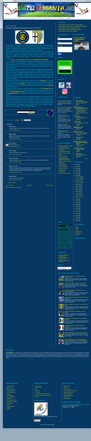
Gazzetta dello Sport (11, 392)
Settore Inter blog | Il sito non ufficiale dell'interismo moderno (82, 142)
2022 (77, 171)
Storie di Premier (79, 137)
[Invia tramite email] (24, 120)
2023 (77, 170)
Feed (54, 18)
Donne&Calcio (62, 150)
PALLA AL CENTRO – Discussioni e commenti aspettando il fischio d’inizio (64, 158)
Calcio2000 (68, 18)
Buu (36, 389)
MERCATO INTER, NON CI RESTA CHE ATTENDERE (76, 332)
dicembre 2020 (78, 177)
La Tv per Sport (67, 389)
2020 (77, 175)
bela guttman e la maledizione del (64, 108)
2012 (77, 211)
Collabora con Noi (47, 18)
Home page (7, 18)
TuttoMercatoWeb (10, 406)
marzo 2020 (78, 193)
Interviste (14, 18)
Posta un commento (11, 182)
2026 (77, 164)
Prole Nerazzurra (62, 163)
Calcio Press (9, 387)
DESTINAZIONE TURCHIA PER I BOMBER (68, 31)
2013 (77, 209)
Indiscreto (66, 387)
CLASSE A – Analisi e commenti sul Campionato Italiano (65, 146)
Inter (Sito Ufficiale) (11, 397)
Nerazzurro (63, 115)
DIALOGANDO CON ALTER (64, 148)
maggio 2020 (78, 189)
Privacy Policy (61, 18)
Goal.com (9, 393)
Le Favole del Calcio (63, 155)
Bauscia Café (38, 386)
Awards (33, 18)
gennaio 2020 (78, 196)
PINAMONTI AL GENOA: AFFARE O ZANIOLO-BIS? (76, 283)
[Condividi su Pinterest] (30, 120)
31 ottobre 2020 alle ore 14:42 (15, 138)
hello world (78, 138)
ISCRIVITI (64, 71)
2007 (77, 220)
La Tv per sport (79, 131)
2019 (77, 199)
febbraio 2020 (78, 195)
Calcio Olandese (67, 386)
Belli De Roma (38, 387)
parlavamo (22, 83)
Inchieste (20, 18)
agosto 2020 (78, 184)
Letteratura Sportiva (80, 148)
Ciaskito (63, 100)
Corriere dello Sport (11, 390)
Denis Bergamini (79, 233)
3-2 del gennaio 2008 (12, 93)
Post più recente (9, 185)
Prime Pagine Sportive (11, 400)
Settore (36, 397)
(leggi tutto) (64, 112)
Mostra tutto (87, 158)
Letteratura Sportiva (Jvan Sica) (70, 390)
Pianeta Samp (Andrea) (68, 392)
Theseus (77, 228)
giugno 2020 (78, 187)
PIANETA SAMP (79, 127)
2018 (77, 200)
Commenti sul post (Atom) (15, 187)
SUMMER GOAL (62, 170)
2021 (77, 173)
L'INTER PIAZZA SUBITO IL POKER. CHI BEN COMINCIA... (71, 24)
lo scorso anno (49, 85)
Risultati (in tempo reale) (12, 401)
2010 (77, 215)
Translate (67, 269)
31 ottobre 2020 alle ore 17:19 (15, 146)
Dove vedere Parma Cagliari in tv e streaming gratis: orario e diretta (82, 103)
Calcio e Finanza (79, 100)
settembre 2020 (78, 182)
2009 (77, 217)
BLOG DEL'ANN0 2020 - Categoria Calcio (64, 256)
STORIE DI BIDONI (63, 167)
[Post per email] (22, 120)
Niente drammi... (79, 128)
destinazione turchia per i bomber (64, 102)
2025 (77, 166)
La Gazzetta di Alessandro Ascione (42, 393)
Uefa (8, 409)
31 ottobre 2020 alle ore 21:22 (15, 172)
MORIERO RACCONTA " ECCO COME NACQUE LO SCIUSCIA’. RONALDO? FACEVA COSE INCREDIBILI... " (77, 340)
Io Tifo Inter (37, 392)
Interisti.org (37, 390)
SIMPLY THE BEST (63, 165)
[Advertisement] (31, 22)
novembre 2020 (78, 178)
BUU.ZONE (78, 121)
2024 (77, 168)
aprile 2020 (77, 191)
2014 (77, 208)
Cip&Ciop (77, 234)
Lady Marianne (79, 231)
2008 (77, 219)
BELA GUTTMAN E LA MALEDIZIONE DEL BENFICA (70, 29)
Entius (10, 143)
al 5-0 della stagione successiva (17, 91)
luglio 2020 (77, 186)
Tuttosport (9, 408)
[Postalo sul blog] (26, 120)
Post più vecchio (49, 185)
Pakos (77, 230)
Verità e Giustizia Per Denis (64, 173)
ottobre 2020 (78, 180)
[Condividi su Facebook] (29, 120)
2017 (77, 202)
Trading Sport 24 (67, 398)
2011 (77, 213)
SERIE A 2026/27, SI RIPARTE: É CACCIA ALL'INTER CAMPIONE (73, 26)
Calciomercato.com (11, 389)
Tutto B (8, 404)
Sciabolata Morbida (68, 393)
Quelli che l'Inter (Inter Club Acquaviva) (43, 395)
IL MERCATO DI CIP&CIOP (64, 151)
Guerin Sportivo (10, 395)
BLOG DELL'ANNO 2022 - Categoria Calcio (64, 258)
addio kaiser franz (66, 125)
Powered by (61, 75)
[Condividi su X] (27, 120)
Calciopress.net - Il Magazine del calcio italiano (82, 108)
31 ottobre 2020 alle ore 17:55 (15, 154)
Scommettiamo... (62, 171)
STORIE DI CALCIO (63, 168)
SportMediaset (10, 403)
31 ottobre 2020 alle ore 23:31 (15, 179)
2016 (77, 204)
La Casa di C (9, 398)
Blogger (53, 424)
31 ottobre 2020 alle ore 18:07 (15, 161)
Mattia (77, 226)
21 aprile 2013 (43, 80)
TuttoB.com (78, 116)
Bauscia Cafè (79, 153)
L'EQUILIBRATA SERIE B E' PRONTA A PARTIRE (69, 28)
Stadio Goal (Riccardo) (68, 395)
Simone (63, 107)
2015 (77, 206)
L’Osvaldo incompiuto (80, 144)
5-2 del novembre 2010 (45, 88)
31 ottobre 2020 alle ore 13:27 (15, 130)
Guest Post (26, 18)
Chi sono (39, 18)
